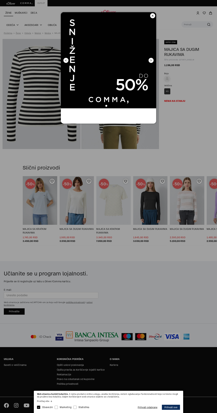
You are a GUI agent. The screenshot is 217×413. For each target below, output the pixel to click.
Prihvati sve (170, 407)
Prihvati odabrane (147, 407)
